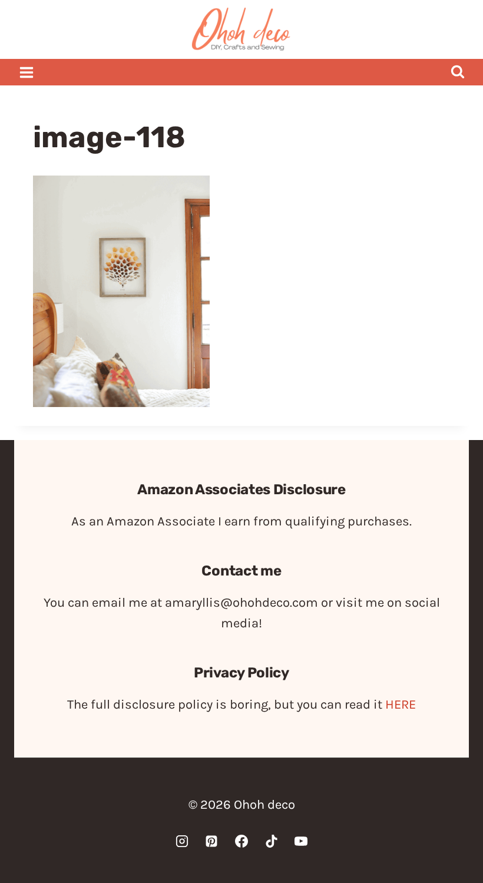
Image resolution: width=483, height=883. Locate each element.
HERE (400, 704)
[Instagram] (182, 841)
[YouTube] (301, 841)
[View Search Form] (457, 72)
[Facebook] (241, 841)
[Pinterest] (211, 841)
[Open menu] (26, 72)
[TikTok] (271, 841)
